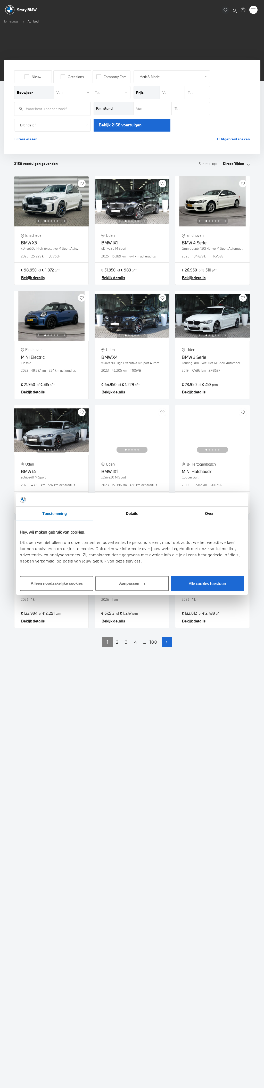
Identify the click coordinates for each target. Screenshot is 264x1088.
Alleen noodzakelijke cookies (57, 583)
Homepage (11, 21)
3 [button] (126, 642)
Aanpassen (129, 583)
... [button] (144, 642)
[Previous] (38, 221)
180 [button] (153, 642)
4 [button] (135, 642)
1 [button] (107, 642)
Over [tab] (209, 513)
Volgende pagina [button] (167, 642)
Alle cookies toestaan (207, 583)
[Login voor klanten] (243, 9)
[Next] (64, 221)
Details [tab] (132, 513)
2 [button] (117, 642)
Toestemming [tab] (54, 513)
